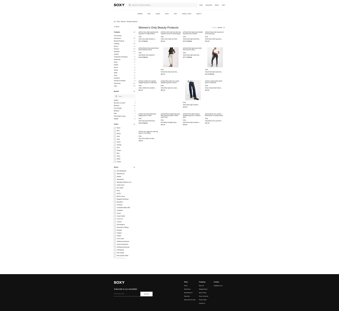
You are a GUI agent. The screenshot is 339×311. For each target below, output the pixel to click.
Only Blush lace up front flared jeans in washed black (214, 121)
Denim (116, 46)
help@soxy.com (218, 285)
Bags (167, 13)
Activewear (117, 38)
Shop (201, 5)
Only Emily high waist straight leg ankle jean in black (192, 39)
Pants (116, 62)
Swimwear (117, 83)
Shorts (116, 70)
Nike (115, 113)
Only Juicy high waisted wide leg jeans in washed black (147, 39)
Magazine (209, 5)
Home (185, 285)
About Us (201, 285)
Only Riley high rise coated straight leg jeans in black (169, 88)
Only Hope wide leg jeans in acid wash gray (214, 39)
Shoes (158, 13)
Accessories (118, 35)
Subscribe (146, 294)
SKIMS (116, 119)
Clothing (116, 43)
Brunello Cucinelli (119, 103)
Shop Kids (187, 296)
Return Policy (202, 292)
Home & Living (186, 13)
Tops (115, 86)
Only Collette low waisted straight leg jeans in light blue (147, 88)
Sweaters (117, 78)
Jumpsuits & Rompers (121, 57)
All (115, 21)
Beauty (199, 13)
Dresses (116, 49)
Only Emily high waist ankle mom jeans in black (192, 55)
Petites (116, 65)
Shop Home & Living (189, 299)
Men (149, 13)
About (217, 5)
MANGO (116, 111)
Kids (175, 13)
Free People (118, 108)
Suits (115, 75)
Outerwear (117, 59)
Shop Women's (188, 292)
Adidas (116, 100)
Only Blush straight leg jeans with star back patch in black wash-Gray (169, 122)
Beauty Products (119, 41)
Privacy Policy (203, 299)
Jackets (116, 54)
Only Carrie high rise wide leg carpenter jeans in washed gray (169, 39)
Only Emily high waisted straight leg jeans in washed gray (192, 122)
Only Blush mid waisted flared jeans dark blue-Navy (147, 55)
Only (118, 21)
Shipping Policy (203, 289)
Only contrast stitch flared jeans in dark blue (214, 88)
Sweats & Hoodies (120, 80)
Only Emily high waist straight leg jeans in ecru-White (169, 72)
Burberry (116, 105)
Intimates (117, 51)
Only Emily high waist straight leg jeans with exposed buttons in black (214, 72)
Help (223, 5)
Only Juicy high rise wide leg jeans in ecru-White (147, 138)
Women (140, 13)
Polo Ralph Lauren (120, 116)
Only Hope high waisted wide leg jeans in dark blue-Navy (192, 104)
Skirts (115, 72)
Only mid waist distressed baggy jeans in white (147, 121)
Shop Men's (187, 289)
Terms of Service (203, 296)
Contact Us (202, 303)
